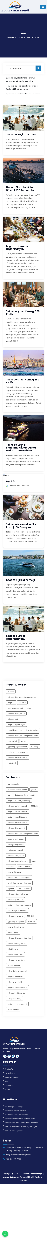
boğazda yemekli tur (15, 976)
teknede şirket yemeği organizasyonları (23, 736)
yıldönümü (12, 763)
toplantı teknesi (24, 888)
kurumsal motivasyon (16, 927)
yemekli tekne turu (15, 730)
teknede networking (15, 916)
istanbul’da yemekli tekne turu (19, 883)
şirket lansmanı (13, 949)
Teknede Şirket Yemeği (14, 1106)
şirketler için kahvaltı (15, 954)
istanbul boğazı (32, 730)
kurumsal (22, 703)
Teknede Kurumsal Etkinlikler (15, 1111)
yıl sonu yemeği (14, 965)
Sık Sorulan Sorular (12, 1077)
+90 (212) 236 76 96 (13, 1159)
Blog (6, 1081)
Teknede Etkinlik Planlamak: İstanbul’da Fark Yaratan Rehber (21, 447)
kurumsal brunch (14, 872)
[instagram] (9, 1056)
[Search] (38, 68)
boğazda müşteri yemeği (25, 795)
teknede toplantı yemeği (17, 806)
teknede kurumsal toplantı (18, 861)
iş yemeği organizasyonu (17, 747)
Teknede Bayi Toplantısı (21, 134)
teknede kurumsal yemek (17, 758)
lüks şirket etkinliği (14, 998)
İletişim (7, 1089)
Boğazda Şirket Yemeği (20, 580)
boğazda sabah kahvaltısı (17, 987)
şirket (29, 708)
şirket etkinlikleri (24, 866)
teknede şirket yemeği (16, 714)
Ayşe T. (10, 481)
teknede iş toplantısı (15, 899)
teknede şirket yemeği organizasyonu (22, 697)
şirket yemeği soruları (16, 844)
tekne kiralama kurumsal (17, 971)
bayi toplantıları (13, 784)
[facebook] (13, 1056)
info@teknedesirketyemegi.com (18, 1155)
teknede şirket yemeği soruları (19, 938)
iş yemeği (34, 747)
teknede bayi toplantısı (16, 993)
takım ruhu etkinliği (15, 982)
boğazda (11, 703)
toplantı (11, 888)
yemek (23, 741)
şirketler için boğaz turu (16, 943)
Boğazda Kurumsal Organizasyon (18, 247)
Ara (21, 37)
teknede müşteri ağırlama (18, 894)
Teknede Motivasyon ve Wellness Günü (20, 1119)
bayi (9, 795)
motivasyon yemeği (15, 708)
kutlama (11, 752)
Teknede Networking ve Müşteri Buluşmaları (21, 1123)
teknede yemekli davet (16, 960)
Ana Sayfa (11, 37)
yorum (33, 790)
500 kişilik (30, 916)
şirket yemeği (13, 719)
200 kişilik (34, 806)
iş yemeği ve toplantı (16, 921)
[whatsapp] (5, 1056)
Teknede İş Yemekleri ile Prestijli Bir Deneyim (21, 526)
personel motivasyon (16, 839)
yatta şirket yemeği (15, 850)
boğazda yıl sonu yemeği (17, 1004)
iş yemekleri (12, 741)
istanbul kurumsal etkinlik (17, 790)
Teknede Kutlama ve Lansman (16, 1114)
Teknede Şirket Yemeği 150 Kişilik (22, 381)
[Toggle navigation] (43, 7)
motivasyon (23, 752)
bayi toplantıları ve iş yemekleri (29, 94)
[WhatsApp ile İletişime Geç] (5, 1234)
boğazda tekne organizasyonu (19, 905)
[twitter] (17, 1056)
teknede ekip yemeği (16, 855)
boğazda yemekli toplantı (17, 817)
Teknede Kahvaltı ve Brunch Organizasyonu (21, 1127)
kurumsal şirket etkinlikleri (17, 910)
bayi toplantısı (13, 932)
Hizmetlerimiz (10, 1073)
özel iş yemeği (13, 1009)
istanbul (11, 692)
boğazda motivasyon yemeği (19, 801)
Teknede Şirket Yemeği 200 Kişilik (23, 313)
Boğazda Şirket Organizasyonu (15, 637)
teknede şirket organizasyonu (19, 877)
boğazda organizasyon (16, 725)
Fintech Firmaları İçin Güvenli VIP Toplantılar (20, 189)
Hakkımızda (9, 1085)
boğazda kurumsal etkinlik (17, 812)
